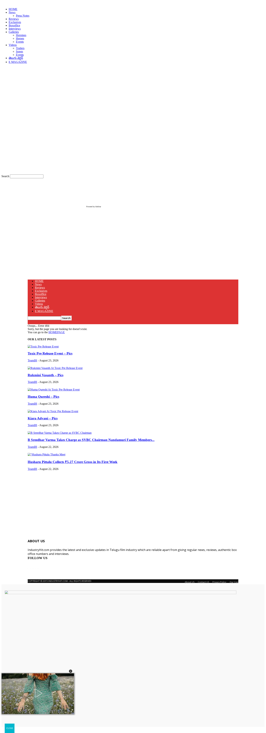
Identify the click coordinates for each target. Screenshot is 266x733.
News (12, 12)
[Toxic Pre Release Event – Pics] (43, 346)
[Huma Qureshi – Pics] (54, 389)
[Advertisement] (133, 251)
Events (20, 41)
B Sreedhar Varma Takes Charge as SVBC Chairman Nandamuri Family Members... (91, 440)
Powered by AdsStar (93, 207)
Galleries (14, 31)
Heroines (21, 35)
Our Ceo (234, 582)
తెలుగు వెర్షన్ (16, 57)
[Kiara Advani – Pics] (53, 411)
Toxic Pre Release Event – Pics (50, 353)
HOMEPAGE (56, 332)
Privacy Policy (219, 582)
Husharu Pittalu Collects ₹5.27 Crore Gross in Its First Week (72, 462)
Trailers (20, 48)
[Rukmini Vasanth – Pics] (55, 368)
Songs (19, 51)
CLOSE (9, 728)
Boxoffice (14, 25)
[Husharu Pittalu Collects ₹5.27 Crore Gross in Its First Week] (46, 454)
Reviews (14, 18)
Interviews (15, 28)
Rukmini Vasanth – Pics (45, 375)
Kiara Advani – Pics (43, 418)
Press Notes (22, 15)
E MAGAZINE (18, 61)
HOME (13, 9)
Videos (13, 44)
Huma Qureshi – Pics (43, 397)
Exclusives (15, 22)
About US (189, 582)
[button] (70, 671)
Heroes (20, 38)
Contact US (203, 582)
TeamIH (32, 360)
